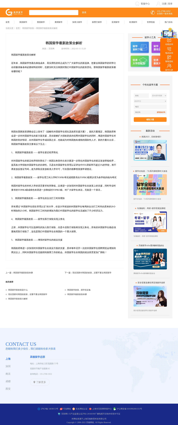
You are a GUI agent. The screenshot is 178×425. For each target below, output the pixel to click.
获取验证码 (161, 112)
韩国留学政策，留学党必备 (79, 290)
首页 (18, 28)
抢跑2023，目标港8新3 (151, 137)
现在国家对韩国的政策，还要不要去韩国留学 (91, 273)
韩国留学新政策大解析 (18, 299)
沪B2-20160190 (88, 414)
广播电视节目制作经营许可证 (107, 414)
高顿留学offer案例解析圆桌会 (151, 245)
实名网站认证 (81, 409)
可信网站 (67, 409)
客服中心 (145, 3)
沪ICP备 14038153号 (49, 409)
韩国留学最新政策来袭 (23, 273)
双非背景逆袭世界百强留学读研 (151, 283)
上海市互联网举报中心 (102, 409)
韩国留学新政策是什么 (18, 290)
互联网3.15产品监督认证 (71, 414)
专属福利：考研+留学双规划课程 (151, 208)
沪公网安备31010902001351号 (129, 409)
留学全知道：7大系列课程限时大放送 (151, 171)
